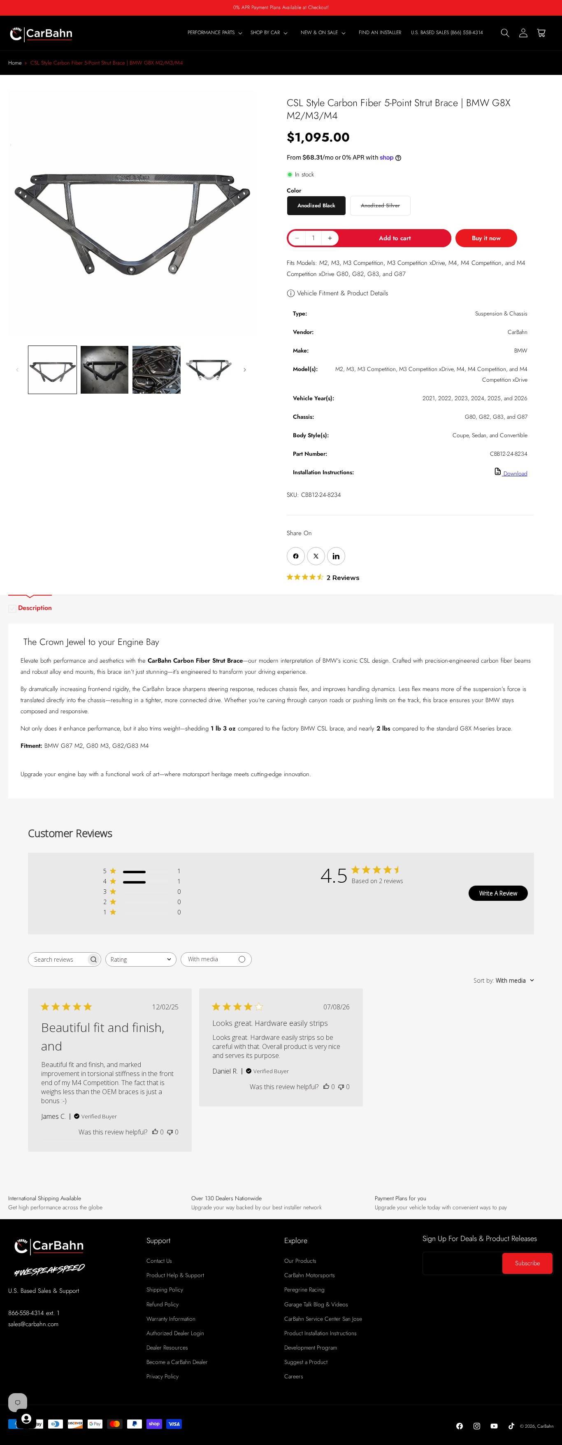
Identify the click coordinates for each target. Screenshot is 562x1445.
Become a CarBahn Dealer (177, 1362)
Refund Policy (162, 1304)
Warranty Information (170, 1319)
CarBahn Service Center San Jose (323, 1319)
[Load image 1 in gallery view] (52, 370)
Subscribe (527, 1263)
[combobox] (140, 959)
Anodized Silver (386, 208)
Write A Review (498, 893)
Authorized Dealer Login (175, 1333)
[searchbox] (57, 959)
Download (514, 473)
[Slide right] (245, 370)
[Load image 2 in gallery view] (105, 370)
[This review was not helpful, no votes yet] (170, 1132)
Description (35, 607)
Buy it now (486, 238)
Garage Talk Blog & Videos (316, 1304)
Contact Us (159, 1261)
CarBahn (545, 1426)
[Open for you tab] (26, 1419)
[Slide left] (17, 370)
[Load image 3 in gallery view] (156, 370)
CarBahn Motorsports (309, 1275)
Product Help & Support (175, 1275)
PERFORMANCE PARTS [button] (211, 33)
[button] (271, 33)
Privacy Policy (162, 1377)
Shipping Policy (164, 1290)
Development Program (310, 1347)
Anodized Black (316, 205)
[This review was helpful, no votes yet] (155, 1132)
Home (15, 63)
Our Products (300, 1261)
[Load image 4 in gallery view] (209, 370)
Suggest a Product (305, 1362)
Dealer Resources (167, 1347)
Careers (293, 1377)
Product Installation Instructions (320, 1333)
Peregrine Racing (304, 1290)
